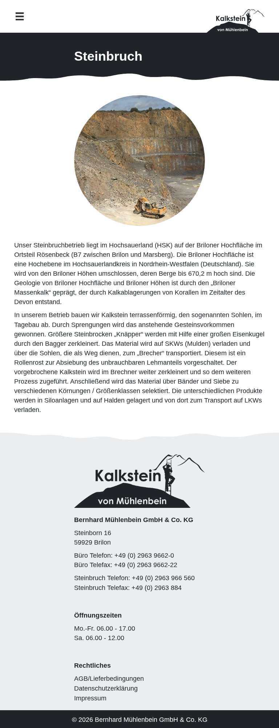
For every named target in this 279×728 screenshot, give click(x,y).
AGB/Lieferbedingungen (109, 678)
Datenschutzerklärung (106, 688)
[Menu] (20, 16)
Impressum (90, 698)
